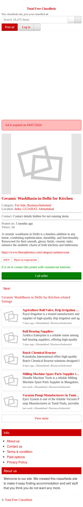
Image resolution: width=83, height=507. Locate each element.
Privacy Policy (17, 462)
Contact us (14, 446)
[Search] (78, 19)
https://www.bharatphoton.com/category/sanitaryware (36, 252)
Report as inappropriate (25, 259)
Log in (26, 27)
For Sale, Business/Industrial (33, 205)
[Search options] (71, 19)
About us (13, 441)
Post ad (9, 27)
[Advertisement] (41, 75)
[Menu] (5, 3)
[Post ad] (12, 3)
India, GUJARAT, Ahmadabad (34, 209)
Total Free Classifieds (41, 8)
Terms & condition (19, 451)
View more (41, 418)
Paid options (16, 456)
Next (6, 288)
